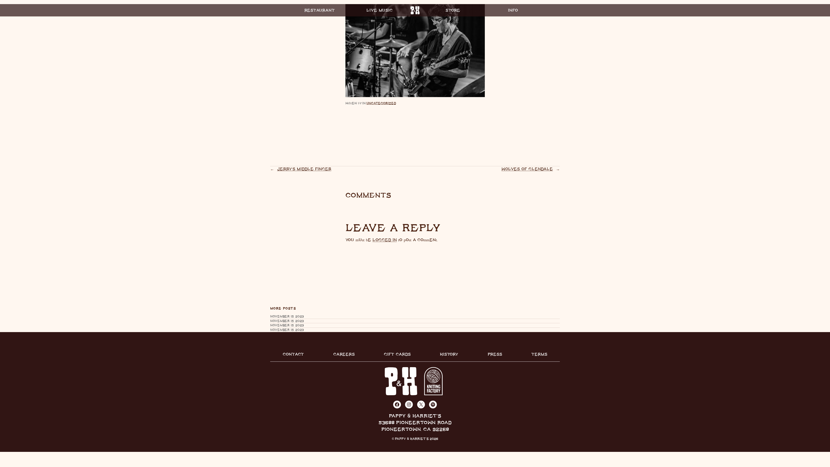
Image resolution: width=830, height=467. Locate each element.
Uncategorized (381, 103)
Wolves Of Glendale (527, 169)
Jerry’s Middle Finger (304, 169)
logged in (384, 240)
